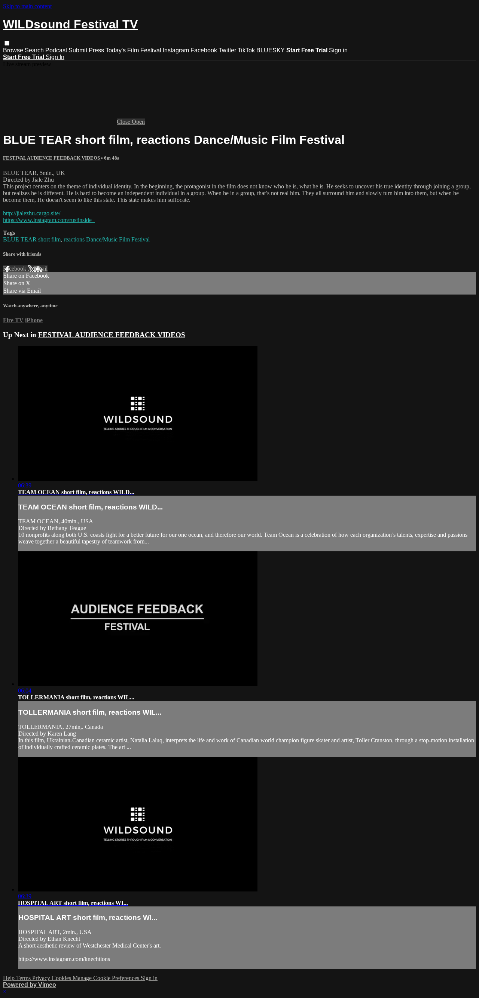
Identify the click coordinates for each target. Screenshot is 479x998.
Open (138, 121)
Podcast (56, 50)
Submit (77, 50)
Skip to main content (27, 6)
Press (96, 50)
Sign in (338, 50)
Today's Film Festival (133, 50)
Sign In (55, 57)
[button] (6, 43)
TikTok (246, 50)
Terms (24, 978)
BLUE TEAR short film (32, 239)
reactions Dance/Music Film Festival (107, 239)
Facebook (203, 50)
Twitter (227, 50)
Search (35, 50)
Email (41, 268)
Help (9, 978)
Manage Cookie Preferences (107, 978)
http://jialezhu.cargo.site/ (31, 213)
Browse (14, 50)
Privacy (42, 978)
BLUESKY (270, 50)
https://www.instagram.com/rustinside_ (49, 220)
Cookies (62, 978)
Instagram (176, 50)
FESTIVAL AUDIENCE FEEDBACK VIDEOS (52, 158)
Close (124, 121)
